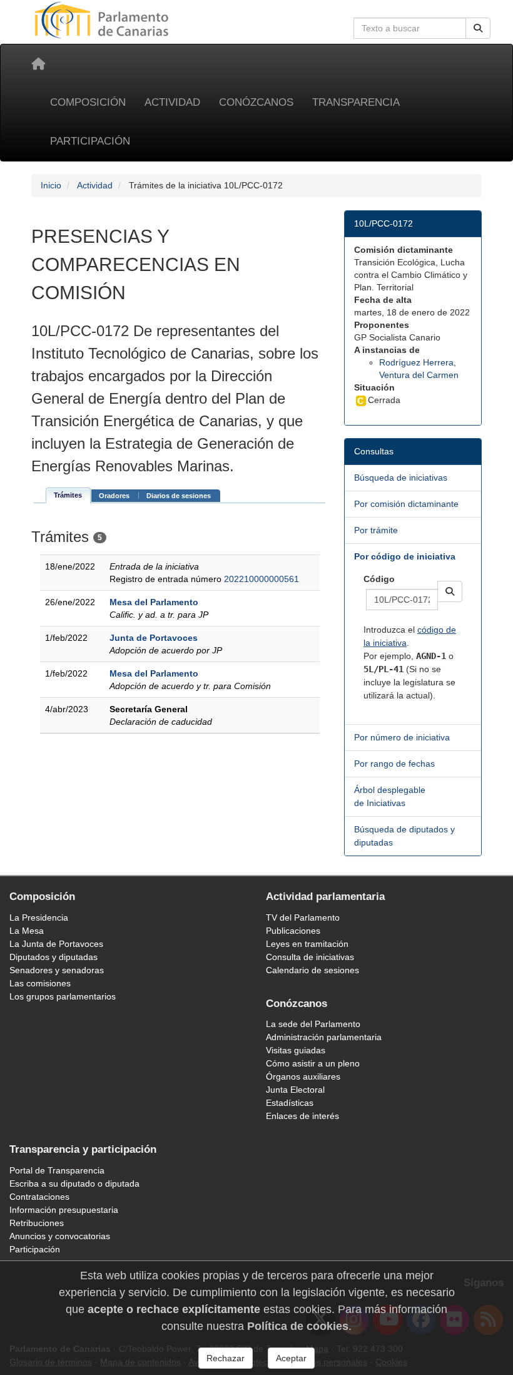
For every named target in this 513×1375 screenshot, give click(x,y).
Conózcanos (256, 102)
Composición (88, 102)
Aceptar (291, 1358)
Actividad (172, 102)
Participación (90, 141)
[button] (449, 591)
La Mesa (26, 931)
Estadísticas (289, 1103)
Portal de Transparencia (56, 1170)
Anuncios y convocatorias (59, 1236)
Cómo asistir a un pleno (313, 1063)
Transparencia (356, 102)
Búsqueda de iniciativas (400, 478)
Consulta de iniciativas (310, 957)
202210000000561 (261, 579)
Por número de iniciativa (402, 737)
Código (379, 579)
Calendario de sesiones (312, 970)
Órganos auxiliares (303, 1076)
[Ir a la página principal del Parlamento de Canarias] (103, 19)
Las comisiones (40, 983)
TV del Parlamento (303, 917)
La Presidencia (38, 917)
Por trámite (376, 530)
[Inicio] (38, 63)
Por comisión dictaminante (406, 504)
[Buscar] (477, 28)
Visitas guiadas (295, 1050)
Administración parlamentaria (324, 1037)
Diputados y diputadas (53, 957)
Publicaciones (293, 931)
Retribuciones (36, 1223)
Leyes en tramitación (307, 944)
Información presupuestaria (63, 1210)
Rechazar (225, 1358)
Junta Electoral (295, 1090)
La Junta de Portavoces (56, 944)
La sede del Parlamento (313, 1024)
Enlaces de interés (302, 1116)
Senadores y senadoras (56, 970)
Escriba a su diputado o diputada (74, 1183)
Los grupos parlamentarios (62, 996)
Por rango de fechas (394, 764)
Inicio (51, 185)
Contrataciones (39, 1197)
